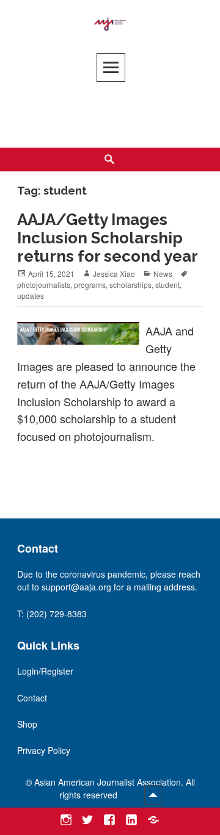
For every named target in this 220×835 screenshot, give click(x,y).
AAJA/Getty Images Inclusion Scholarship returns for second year (107, 237)
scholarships (130, 284)
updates (30, 295)
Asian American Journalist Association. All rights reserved (114, 788)
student (167, 284)
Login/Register (45, 671)
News (162, 273)
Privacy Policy (43, 750)
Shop (27, 724)
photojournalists (43, 284)
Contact (32, 698)
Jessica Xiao (114, 273)
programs (90, 284)
